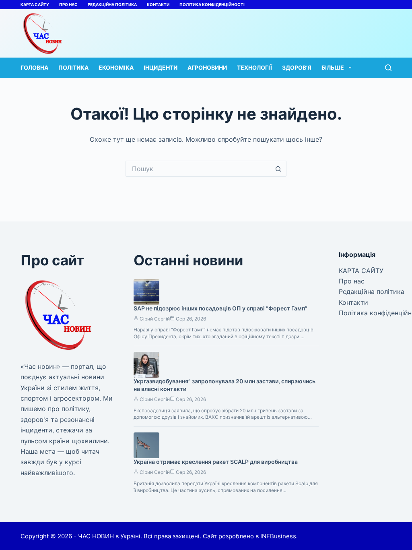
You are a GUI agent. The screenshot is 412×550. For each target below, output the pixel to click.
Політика (73, 67)
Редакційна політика (112, 4)
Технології (254, 67)
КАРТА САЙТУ (35, 4)
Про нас (68, 4)
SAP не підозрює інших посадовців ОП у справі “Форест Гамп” (220, 308)
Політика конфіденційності (212, 4)
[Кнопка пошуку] (278, 169)
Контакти (158, 4)
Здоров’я (296, 67)
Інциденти (160, 67)
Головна (34, 67)
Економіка (116, 67)
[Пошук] (388, 67)
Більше (332, 67)
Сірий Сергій (155, 319)
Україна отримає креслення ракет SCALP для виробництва (216, 461)
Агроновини (207, 67)
